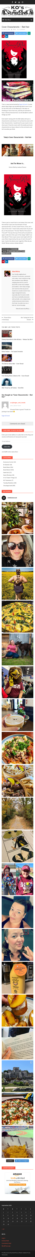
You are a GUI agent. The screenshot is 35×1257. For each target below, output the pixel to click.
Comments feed (6, 1243)
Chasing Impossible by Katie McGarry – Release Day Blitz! (17, 339)
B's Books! (6, 464)
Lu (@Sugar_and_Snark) (17, 402)
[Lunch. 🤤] (17, 781)
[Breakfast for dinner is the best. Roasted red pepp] (17, 617)
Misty (14, 29)
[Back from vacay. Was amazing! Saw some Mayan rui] (17, 1076)
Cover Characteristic (14, 251)
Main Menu (8, 20)
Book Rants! (6, 470)
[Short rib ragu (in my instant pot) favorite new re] (17, 748)
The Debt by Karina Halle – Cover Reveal (12, 364)
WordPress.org (6, 1246)
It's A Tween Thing (8, 477)
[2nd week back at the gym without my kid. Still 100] (17, 945)
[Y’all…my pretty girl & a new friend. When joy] (17, 649)
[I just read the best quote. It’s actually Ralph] (17, 1043)
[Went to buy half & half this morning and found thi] (17, 978)
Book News (15, 249)
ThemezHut (4, 1255)
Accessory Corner (8, 462)
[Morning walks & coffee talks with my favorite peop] (17, 814)
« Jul (3, 1229)
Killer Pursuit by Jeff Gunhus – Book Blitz (13, 388)
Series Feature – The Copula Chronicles (12, 351)
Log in (3, 1238)
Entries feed (5, 1241)
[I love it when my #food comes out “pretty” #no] (17, 1109)
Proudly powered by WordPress (10, 1252)
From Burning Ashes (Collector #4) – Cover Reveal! (15, 376)
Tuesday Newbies (8, 483)
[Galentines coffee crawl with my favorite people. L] (17, 715)
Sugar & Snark (23, 104)
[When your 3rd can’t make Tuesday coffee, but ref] (17, 518)
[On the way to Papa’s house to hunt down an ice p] (17, 584)
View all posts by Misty (23, 308)
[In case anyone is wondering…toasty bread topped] (17, 1011)
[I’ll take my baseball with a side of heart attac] (17, 1142)
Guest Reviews (7, 475)
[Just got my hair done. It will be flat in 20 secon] (17, 551)
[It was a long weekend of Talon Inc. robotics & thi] (17, 682)
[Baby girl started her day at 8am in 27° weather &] (17, 879)
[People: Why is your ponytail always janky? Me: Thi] (17, 912)
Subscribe (7, 447)
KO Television (7, 480)
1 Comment (22, 29)
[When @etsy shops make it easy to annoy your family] (17, 846)
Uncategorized (7, 485)
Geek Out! (6, 472)
